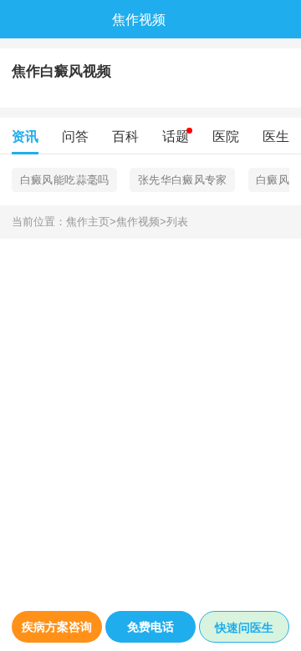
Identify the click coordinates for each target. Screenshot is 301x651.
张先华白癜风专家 (182, 180)
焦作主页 (91, 222)
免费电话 (150, 626)
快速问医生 (244, 627)
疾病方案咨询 (57, 626)
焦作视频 (141, 222)
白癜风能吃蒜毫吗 (65, 180)
